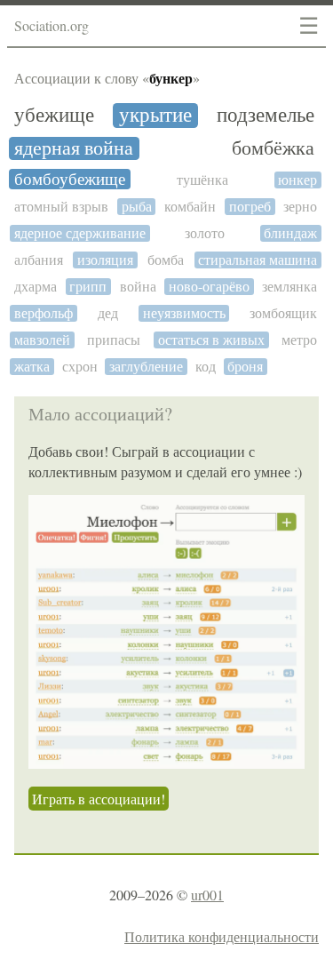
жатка (32, 366)
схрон (80, 366)
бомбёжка (273, 148)
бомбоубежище (69, 179)
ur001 (207, 894)
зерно (300, 206)
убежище (54, 115)
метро (299, 340)
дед (108, 313)
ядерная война (73, 148)
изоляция (105, 260)
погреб (250, 206)
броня (245, 366)
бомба (165, 260)
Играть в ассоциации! (98, 798)
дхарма (35, 286)
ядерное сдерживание (80, 233)
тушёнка (202, 180)
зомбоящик (283, 313)
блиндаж (290, 233)
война (138, 286)
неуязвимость (184, 313)
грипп (88, 286)
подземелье (265, 115)
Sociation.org (51, 25)
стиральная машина (257, 260)
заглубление (146, 366)
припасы (113, 340)
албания (38, 260)
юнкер (297, 180)
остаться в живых (211, 340)
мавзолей (42, 340)
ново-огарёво (209, 286)
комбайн (190, 206)
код (205, 366)
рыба (137, 206)
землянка (289, 286)
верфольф (43, 313)
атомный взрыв (61, 206)
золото (205, 233)
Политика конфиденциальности (221, 936)
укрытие (155, 115)
